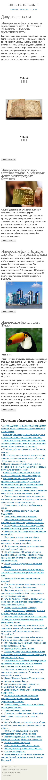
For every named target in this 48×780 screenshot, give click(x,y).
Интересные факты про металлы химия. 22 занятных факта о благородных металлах (22, 174)
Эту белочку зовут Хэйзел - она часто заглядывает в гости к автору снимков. (19, 732)
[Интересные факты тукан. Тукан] (24, 340)
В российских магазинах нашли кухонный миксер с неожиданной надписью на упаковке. (22, 521)
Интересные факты (24, 5)
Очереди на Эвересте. (14, 751)
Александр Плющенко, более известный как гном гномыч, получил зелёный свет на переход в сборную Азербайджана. (23, 654)
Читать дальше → (9, 159)
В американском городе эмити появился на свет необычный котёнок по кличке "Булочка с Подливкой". (22, 757)
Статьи (34, 9)
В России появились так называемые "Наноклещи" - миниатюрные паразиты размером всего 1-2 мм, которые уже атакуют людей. (24, 490)
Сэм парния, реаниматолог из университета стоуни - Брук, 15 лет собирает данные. (23, 585)
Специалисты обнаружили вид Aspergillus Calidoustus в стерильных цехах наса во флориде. (22, 716)
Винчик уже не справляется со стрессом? (23, 748)
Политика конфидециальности (11, 772)
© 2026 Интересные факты (10, 767)
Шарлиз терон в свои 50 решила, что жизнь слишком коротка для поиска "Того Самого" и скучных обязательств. (22, 672)
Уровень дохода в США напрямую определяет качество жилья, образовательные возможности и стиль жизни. (23, 428)
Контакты (4, 769)
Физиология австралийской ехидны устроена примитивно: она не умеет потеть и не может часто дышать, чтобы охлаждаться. (23, 663)
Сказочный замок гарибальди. (18, 710)
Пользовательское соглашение (17, 769)
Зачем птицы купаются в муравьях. (20, 516)
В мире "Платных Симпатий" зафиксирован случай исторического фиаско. (22, 679)
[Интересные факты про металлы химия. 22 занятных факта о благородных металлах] (24, 194)
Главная (14, 9)
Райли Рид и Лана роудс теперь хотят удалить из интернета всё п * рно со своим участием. (23, 436)
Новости (24, 9)
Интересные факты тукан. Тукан (20, 323)
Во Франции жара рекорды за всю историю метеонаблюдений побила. (22, 547)
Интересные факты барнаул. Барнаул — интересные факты (24, 253)
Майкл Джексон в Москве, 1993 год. (20, 607)
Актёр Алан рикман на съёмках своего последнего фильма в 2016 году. (20, 685)
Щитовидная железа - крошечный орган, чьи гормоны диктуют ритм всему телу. (23, 612)
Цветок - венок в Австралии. (17, 742)
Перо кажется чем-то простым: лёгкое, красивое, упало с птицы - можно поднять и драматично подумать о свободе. (21, 540)
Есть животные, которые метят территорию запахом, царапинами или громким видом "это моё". (22, 572)
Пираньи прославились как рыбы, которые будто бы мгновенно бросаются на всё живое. (22, 638)
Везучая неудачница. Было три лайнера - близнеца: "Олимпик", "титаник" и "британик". (21, 738)
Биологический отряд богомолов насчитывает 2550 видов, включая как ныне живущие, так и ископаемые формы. (24, 619)
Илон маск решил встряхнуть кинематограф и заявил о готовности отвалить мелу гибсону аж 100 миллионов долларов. (23, 458)
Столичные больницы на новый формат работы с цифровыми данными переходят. (20, 474)
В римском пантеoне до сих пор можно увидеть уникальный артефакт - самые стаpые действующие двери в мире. (22, 593)
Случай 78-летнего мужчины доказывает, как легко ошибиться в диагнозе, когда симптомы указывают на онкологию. (23, 601)
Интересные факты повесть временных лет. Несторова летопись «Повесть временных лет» (22, 27)
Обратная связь (6, 775)
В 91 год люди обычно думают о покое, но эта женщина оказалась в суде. (23, 644)
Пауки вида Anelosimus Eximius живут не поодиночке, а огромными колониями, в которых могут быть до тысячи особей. (23, 466)
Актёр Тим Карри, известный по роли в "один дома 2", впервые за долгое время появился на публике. (23, 725)
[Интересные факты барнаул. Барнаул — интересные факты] (24, 295)
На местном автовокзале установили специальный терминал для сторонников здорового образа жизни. (20, 698)
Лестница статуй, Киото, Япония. (19, 648)
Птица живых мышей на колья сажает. (22, 745)
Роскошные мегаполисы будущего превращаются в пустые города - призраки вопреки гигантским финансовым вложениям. (22, 481)
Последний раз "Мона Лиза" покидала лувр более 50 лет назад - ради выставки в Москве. (22, 527)
